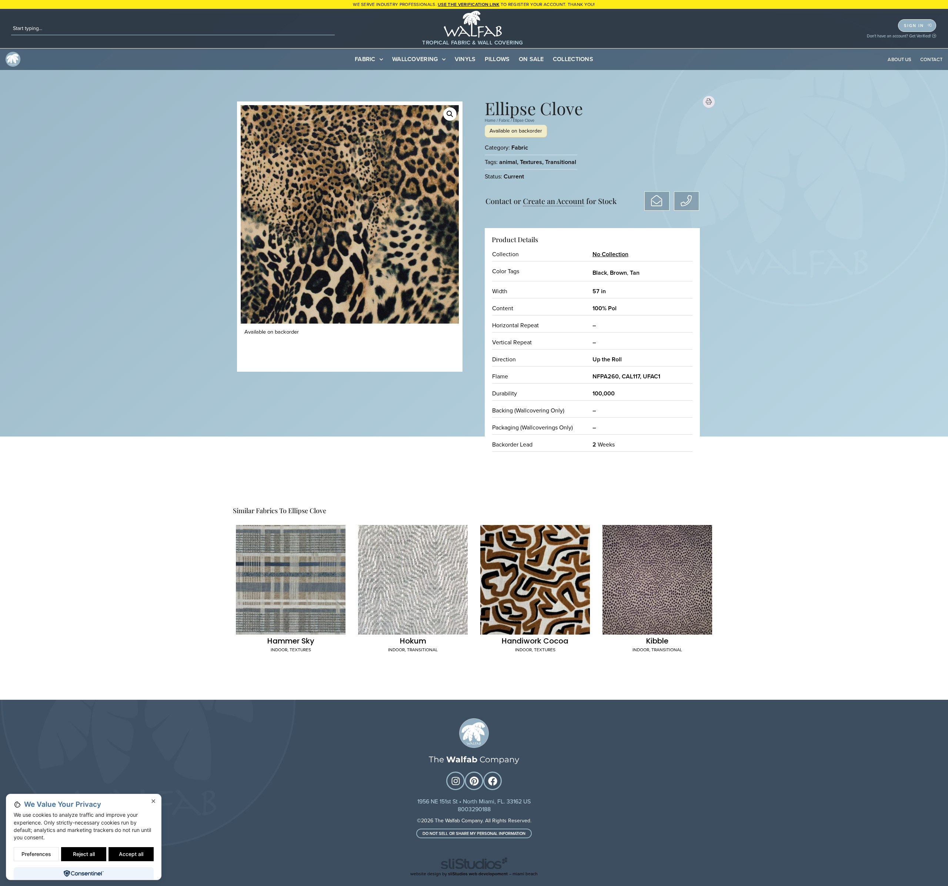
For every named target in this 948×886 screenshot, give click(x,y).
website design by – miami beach (474, 874)
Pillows (497, 59)
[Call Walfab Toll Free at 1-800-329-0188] (686, 201)
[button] (450, 114)
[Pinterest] (474, 781)
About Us (899, 59)
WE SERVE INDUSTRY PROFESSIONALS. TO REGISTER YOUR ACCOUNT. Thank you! (474, 4)
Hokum (413, 641)
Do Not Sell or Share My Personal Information (474, 833)
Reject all (84, 854)
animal (508, 162)
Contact (931, 59)
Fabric (365, 59)
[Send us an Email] (657, 201)
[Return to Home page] (474, 733)
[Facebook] (492, 781)
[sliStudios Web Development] (474, 864)
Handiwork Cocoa (535, 641)
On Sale (531, 59)
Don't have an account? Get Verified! (899, 36)
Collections (573, 59)
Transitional (560, 162)
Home (490, 120)
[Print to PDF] (709, 102)
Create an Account (553, 201)
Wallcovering (415, 59)
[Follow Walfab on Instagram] (455, 781)
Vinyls (465, 59)
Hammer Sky (290, 641)
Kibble (657, 641)
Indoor (279, 649)
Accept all (131, 854)
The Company (474, 760)
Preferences (36, 854)
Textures (531, 162)
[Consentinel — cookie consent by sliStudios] (83, 873)
